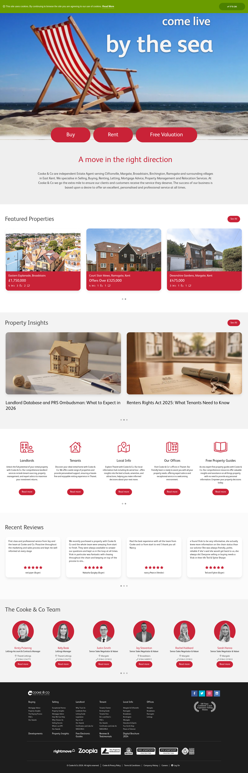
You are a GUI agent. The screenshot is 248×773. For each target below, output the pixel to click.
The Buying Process (35, 714)
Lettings (149, 717)
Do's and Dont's (105, 717)
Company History (151, 766)
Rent (113, 135)
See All (233, 219)
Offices (150, 702)
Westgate (126, 720)
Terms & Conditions (132, 766)
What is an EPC (57, 726)
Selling (55, 702)
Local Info (128, 702)
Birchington (127, 717)
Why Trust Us (80, 708)
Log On (177, 766)
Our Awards (32, 720)
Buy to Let (79, 720)
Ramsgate (126, 711)
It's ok (233, 6)
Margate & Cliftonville (131, 708)
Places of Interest (129, 729)
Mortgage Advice (34, 708)
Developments (35, 734)
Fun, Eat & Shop (128, 726)
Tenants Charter (105, 708)
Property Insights (34, 711)
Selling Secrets (57, 723)
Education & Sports (129, 723)
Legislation (79, 717)
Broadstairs (127, 714)
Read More (108, 6)
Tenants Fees (104, 714)
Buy (70, 135)
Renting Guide (104, 711)
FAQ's (30, 717)
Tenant (102, 702)
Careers (165, 766)
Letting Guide (80, 714)
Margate (150, 708)
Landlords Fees (81, 711)
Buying (31, 702)
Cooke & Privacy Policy (112, 766)
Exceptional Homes (59, 708)
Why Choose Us (57, 720)
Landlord (80, 702)
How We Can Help (58, 717)
